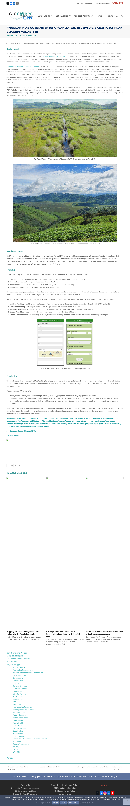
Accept (55, 802)
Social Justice (18, 731)
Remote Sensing (19, 728)
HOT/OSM (17, 704)
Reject (64, 802)
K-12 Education (19, 712)
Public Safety (18, 725)
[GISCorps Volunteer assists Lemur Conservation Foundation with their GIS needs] (65, 553)
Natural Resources (109, 43)
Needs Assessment (20, 718)
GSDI (15, 702)
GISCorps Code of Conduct (65, 788)
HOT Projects (11, 661)
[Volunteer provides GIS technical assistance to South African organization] (105, 553)
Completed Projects (14, 656)
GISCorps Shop (65, 794)
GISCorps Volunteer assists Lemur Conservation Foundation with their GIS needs (63, 633)
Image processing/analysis (23, 710)
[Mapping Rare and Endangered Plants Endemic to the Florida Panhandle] (25, 553)
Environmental (84, 43)
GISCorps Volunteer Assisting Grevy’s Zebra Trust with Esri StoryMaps (95, 768)
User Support (18, 749)
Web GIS (16, 752)
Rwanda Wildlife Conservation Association (22, 66)
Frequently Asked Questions (25, 794)
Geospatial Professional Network (25, 788)
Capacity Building (19, 675)
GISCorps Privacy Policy (65, 791)
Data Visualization (58, 43)
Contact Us (25, 785)
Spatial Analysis (19, 736)
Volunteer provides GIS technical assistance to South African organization (104, 632)
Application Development (22, 670)
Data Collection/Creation (42, 43)
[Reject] (127, 800)
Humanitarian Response (22, 707)
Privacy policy (73, 802)
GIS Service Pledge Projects (18, 658)
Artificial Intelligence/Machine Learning (28, 673)
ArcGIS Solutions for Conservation (56, 56)
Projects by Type (13, 664)
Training (16, 747)
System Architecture (21, 744)
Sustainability (18, 741)
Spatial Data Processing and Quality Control (30, 739)
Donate (9, 758)
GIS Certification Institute (25, 791)
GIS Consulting (18, 699)
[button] (122, 16)
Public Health (18, 723)
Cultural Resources (20, 686)
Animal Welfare (19, 667)
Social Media (18, 733)
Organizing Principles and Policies (65, 785)
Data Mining (17, 691)
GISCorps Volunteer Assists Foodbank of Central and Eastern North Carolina (33, 768)
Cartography (18, 678)
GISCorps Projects (96, 43)
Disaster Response (20, 694)
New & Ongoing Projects (16, 653)
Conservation (29, 43)
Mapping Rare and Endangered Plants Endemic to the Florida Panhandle (22, 632)
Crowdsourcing (19, 683)
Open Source (18, 720)
